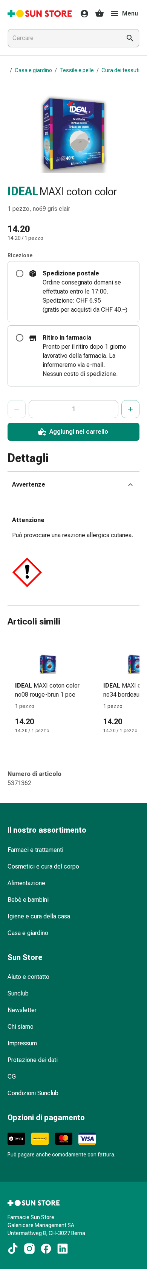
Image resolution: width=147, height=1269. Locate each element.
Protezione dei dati (33, 1059)
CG (12, 1076)
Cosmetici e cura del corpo (43, 866)
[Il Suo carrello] (99, 13)
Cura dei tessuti (120, 70)
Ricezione (20, 255)
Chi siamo (21, 1026)
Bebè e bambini (28, 899)
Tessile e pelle (77, 70)
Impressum (22, 1043)
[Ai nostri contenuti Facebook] (46, 1248)
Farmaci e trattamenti (35, 849)
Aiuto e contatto (28, 976)
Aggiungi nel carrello (78, 431)
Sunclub (18, 993)
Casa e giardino (33, 70)
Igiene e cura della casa (39, 916)
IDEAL (23, 191)
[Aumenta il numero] (130, 409)
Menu (130, 13)
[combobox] (63, 38)
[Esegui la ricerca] (130, 38)
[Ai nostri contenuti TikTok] (13, 1248)
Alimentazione (26, 883)
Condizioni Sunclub (33, 1093)
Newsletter (22, 1010)
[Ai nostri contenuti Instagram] (29, 1248)
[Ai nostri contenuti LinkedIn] (62, 1248)
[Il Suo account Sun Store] (82, 13)
